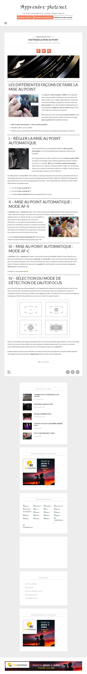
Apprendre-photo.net (43, 8)
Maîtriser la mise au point (43, 402)
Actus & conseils (31, 581)
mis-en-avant (43, 359)
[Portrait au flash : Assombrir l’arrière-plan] (27, 423)
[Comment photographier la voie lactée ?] (27, 394)
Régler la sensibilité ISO (42, 411)
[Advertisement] (43, 549)
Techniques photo (31, 596)
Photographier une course (44, 431)
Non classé (29, 585)
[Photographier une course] (27, 433)
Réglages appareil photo (43, 17)
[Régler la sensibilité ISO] (27, 414)
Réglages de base (31, 592)
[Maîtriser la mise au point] (27, 404)
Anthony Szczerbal (45, 43)
